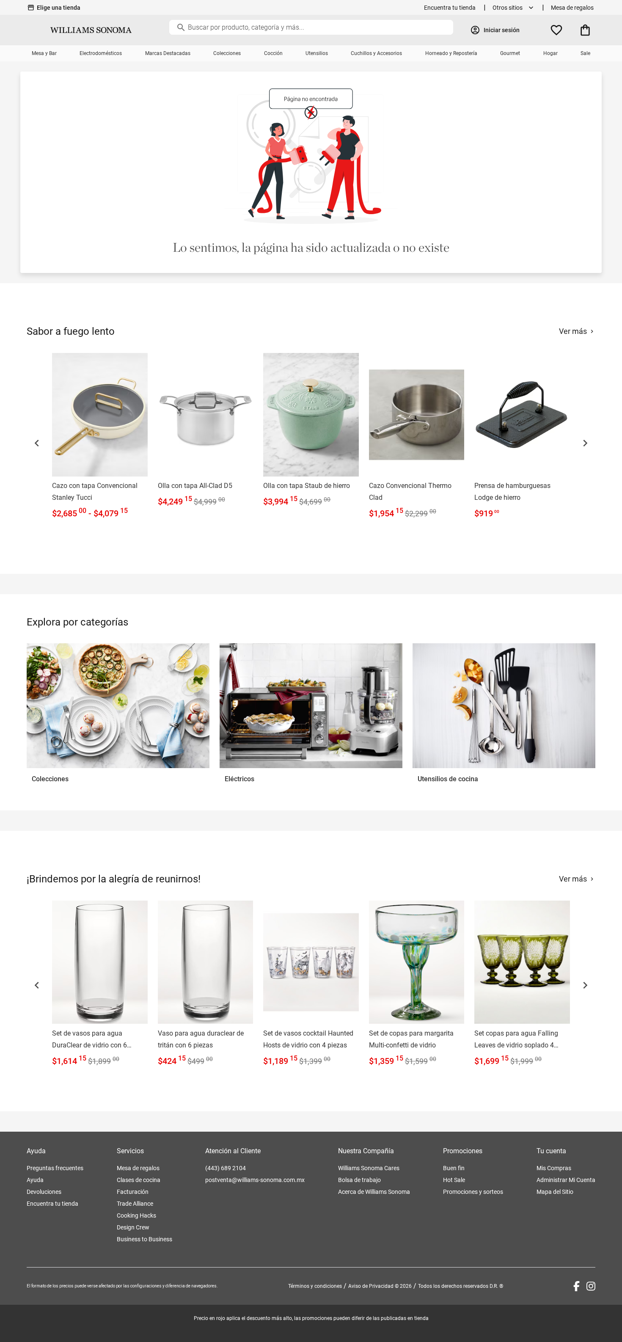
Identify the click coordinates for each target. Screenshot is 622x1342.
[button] (37, 443)
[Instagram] (590, 1286)
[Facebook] (576, 1286)
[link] (100, 438)
